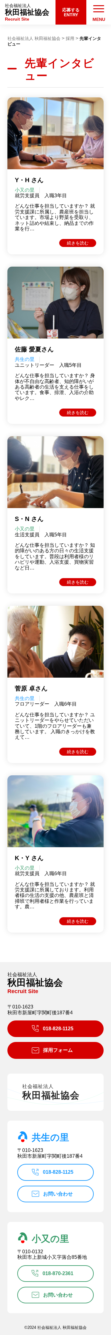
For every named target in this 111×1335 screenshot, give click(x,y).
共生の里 (50, 1137)
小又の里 (50, 1238)
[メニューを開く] (98, 12)
